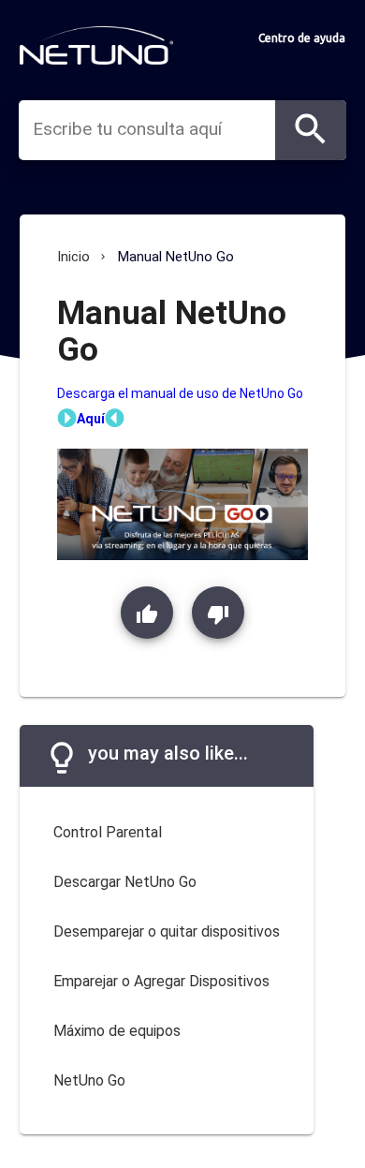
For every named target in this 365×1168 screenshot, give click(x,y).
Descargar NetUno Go (125, 882)
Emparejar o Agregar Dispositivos (161, 981)
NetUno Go (89, 1080)
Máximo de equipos (117, 1031)
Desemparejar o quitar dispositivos (166, 931)
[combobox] (154, 129)
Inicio (73, 256)
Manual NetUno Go (176, 256)
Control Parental (107, 832)
